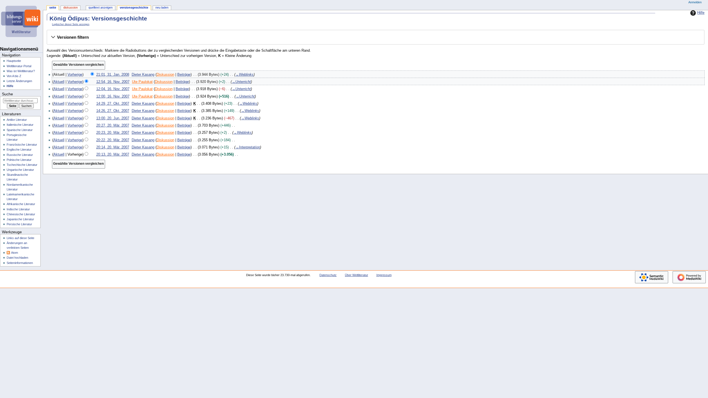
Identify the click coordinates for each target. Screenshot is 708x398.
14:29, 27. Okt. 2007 (112, 104)
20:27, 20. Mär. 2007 (112, 125)
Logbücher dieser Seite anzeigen (70, 24)
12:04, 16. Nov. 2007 (112, 89)
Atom (14, 252)
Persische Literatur (19, 224)
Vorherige (74, 75)
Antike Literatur (17, 119)
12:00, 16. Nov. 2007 (112, 96)
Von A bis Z (14, 76)
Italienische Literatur (20, 124)
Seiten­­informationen (20, 263)
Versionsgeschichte (134, 7)
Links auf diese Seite (20, 238)
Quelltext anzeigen (100, 7)
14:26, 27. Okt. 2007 (112, 111)
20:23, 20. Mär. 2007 (112, 133)
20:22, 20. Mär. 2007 (112, 140)
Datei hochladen (17, 257)
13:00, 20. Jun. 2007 (112, 118)
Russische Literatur (20, 154)
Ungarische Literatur (20, 169)
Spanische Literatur (20, 130)
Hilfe (700, 13)
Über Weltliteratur (356, 275)
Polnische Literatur (19, 159)
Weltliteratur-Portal (19, 66)
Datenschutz (328, 275)
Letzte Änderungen (19, 81)
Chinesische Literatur (21, 214)
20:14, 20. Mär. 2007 (112, 147)
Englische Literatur (19, 149)
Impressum (384, 275)
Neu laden (161, 7)
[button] (375, 37)
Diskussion (165, 75)
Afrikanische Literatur (21, 204)
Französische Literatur (22, 144)
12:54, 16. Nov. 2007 (112, 82)
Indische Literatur (18, 209)
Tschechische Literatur (22, 164)
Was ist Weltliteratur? (21, 71)
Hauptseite (14, 60)
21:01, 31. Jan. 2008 (112, 75)
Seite (52, 7)
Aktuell (58, 82)
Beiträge (184, 75)
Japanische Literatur (20, 219)
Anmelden (695, 2)
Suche (7, 94)
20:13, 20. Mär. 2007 (112, 154)
